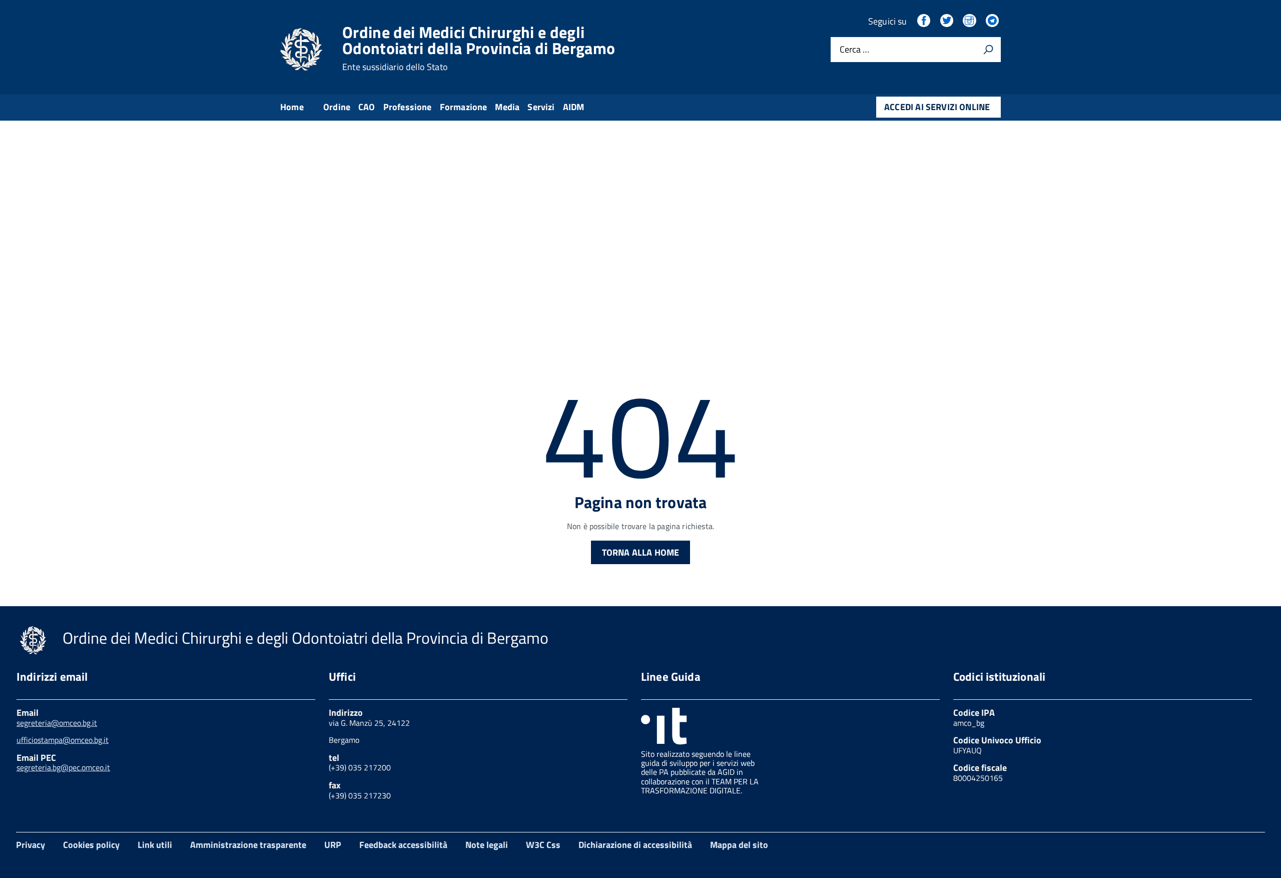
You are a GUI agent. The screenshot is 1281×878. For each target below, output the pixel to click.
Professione (407, 107)
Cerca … (854, 50)
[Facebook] (924, 21)
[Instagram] (970, 21)
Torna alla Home (641, 552)
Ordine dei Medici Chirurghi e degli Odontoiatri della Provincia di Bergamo (478, 48)
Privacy (30, 844)
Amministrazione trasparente (248, 844)
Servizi (540, 107)
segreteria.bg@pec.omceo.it (63, 767)
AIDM (573, 107)
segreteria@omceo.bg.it (57, 723)
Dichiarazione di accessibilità (635, 844)
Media (507, 107)
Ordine (336, 107)
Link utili (155, 844)
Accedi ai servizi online (937, 107)
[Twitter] (947, 21)
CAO (366, 107)
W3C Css (543, 844)
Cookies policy (91, 844)
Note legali (486, 844)
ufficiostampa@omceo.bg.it (63, 740)
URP (332, 844)
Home (292, 107)
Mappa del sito (739, 844)
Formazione (463, 107)
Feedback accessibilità (403, 844)
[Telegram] (993, 21)
